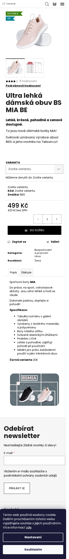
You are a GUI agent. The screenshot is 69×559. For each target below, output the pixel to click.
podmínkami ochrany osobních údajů (30, 476)
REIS (22, 194)
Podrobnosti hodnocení (23, 86)
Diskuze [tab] (26, 272)
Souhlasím (33, 549)
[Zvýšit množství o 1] (56, 219)
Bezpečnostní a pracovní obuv (43, 253)
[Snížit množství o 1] (38, 219)
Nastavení (33, 537)
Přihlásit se (17, 488)
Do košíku (37, 230)
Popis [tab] (13, 272)
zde (28, 527)
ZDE (35, 360)
